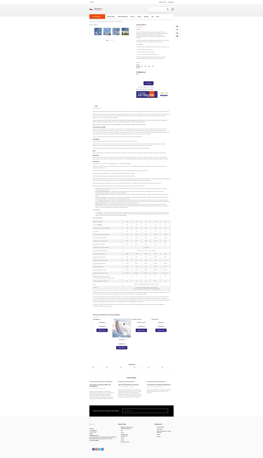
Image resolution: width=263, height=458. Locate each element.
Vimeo (99, 449)
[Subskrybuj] (166, 411)
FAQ (122, 430)
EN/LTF (100, 224)
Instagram (102, 449)
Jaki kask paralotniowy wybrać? (128, 384)
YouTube (96, 449)
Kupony (158, 436)
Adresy (158, 434)
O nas (122, 432)
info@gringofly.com (94, 435)
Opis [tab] (96, 106)
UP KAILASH (122, 339)
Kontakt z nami (162, 2)
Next (171, 369)
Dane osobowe (160, 427)
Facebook (93, 449)
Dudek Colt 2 (161, 322)
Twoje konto (158, 424)
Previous (92, 369)
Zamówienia (160, 429)
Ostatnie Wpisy (131, 378)
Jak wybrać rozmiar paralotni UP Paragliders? (100, 385)
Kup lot (122, 438)
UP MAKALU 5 (102, 322)
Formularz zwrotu (125, 442)
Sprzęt (122, 440)
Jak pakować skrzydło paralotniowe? (159, 384)
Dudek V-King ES (141, 322)
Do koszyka (148, 83)
